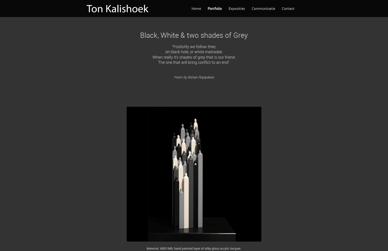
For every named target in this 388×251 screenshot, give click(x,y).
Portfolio (215, 8)
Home (196, 8)
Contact (288, 8)
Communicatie (263, 8)
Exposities (237, 8)
